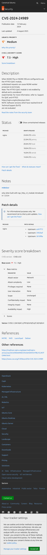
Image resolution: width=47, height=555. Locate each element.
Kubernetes (6, 386)
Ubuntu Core (7, 413)
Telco (35, 488)
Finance (42, 488)
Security (5, 434)
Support (5, 455)
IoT (3, 407)
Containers (6, 444)
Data (7, 471)
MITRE (4, 338)
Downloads (6, 450)
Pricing (4, 460)
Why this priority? (8, 48)
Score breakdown (8, 63)
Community (14, 504)
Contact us (8, 498)
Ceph (4, 381)
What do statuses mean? (31, 167)
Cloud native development (12, 478)
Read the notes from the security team (17, 112)
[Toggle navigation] (44, 8)
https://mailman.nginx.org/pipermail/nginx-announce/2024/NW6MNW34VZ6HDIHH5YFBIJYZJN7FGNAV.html (23, 352)
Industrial (16, 488)
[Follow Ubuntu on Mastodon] (3, 513)
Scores (9, 316)
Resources (38, 504)
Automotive (6, 488)
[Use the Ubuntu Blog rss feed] (37, 513)
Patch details (7, 170)
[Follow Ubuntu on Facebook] (9, 513)
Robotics (5, 402)
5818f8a (39, 236)
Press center (6, 507)
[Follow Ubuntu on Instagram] (20, 513)
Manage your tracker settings (15, 549)
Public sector (27, 488)
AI (2, 471)
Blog (30, 504)
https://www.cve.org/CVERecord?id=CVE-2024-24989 (22, 359)
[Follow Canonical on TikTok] (32, 513)
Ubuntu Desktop (8, 418)
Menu (43, 3)
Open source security (10, 474)
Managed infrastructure (11, 392)
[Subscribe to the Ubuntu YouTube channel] (26, 513)
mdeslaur (5, 188)
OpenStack (6, 376)
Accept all (34, 549)
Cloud (4, 429)
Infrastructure (15, 471)
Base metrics (12, 269)
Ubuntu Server (7, 423)
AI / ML (5, 397)
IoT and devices (26, 474)
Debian (28, 338)
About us (5, 504)
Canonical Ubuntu (8, 3)
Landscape (6, 439)
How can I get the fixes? (11, 167)
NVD (10, 338)
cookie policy (12, 543)
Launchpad (19, 338)
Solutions (5, 466)
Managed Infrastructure (32, 471)
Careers (24, 504)
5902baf (39, 233)
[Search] (37, 3)
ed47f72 (39, 229)
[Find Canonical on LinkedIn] (15, 513)
